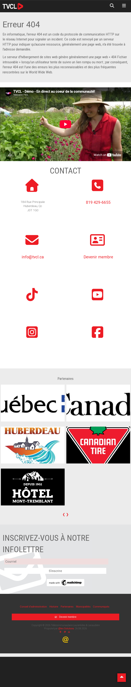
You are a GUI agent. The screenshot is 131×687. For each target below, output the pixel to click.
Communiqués (101, 606)
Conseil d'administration (34, 606)
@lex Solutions (66, 628)
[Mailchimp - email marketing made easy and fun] (65, 582)
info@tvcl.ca (33, 257)
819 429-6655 (98, 202)
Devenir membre (98, 257)
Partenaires (67, 606)
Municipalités (83, 606)
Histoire (54, 606)
